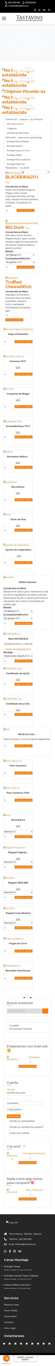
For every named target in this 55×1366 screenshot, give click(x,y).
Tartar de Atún (18, 519)
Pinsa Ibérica (18, 820)
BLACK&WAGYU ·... (21, 179)
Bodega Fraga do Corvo (18, 150)
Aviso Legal (9, 1328)
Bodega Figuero (15, 146)
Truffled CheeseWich (18, 284)
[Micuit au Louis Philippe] (6, 729)
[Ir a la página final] (30, 997)
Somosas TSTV (18, 361)
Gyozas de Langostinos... (19, 550)
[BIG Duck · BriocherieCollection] (21, 222)
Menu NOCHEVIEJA (18, 639)
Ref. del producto (15, 124)
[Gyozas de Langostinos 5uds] (16, 545)
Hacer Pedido (10, 1310)
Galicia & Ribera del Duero (17, 1284)
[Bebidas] (27, 109)
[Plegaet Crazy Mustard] (9, 908)
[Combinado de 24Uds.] (12, 668)
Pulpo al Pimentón (18, 334)
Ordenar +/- (25, 119)
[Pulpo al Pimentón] (18, 329)
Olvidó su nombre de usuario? (26, 1127)
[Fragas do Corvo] (13, 938)
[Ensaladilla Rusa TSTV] (12, 421)
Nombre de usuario (16, 1093)
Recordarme (15, 1109)
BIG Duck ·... (17, 227)
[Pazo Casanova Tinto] (11, 788)
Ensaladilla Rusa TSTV (18, 426)
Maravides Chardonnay (17, 970)
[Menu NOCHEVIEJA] (11, 634)
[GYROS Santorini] (8, 577)
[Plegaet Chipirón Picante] (14, 847)
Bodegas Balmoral (16, 164)
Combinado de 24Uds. (18, 673)
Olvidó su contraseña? (22, 1121)
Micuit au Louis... (27, 734)
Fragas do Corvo (18, 943)
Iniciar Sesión (10, 1316)
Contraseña (12, 1103)
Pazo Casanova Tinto (18, 793)
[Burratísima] (10, 482)
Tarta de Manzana (34, 1190)
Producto (38, 119)
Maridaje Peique (12, 1266)
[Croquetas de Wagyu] (8, 389)
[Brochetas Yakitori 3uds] (8, 451)
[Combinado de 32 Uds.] (12, 699)
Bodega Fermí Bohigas (18, 141)
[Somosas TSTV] (13, 356)
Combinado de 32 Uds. (18, 703)
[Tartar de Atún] (7, 514)
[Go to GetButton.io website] (6, 1363)
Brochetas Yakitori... (18, 456)
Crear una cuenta (19, 1133)
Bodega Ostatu (14, 155)
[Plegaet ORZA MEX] (9, 878)
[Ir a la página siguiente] (24, 997)
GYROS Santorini (27, 582)
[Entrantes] (27, 82)
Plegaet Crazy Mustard (18, 913)
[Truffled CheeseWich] (11, 278)
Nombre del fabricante (18, 133)
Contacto (8, 1322)
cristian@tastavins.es (18, 6)
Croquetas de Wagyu (18, 394)
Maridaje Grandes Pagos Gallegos (21, 1275)
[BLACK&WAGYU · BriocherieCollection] (14, 173)
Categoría (12, 128)
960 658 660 (14, 2)
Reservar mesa (11, 1304)
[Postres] (27, 99)
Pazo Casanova (18, 765)
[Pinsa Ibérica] (7, 815)
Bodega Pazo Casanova (18, 159)
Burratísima (18, 487)
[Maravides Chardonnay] (12, 965)
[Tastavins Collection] (23, 91)
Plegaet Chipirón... (18, 852)
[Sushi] (27, 72)
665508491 (30, 2)
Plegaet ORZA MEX (18, 883)
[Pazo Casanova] (12, 760)
